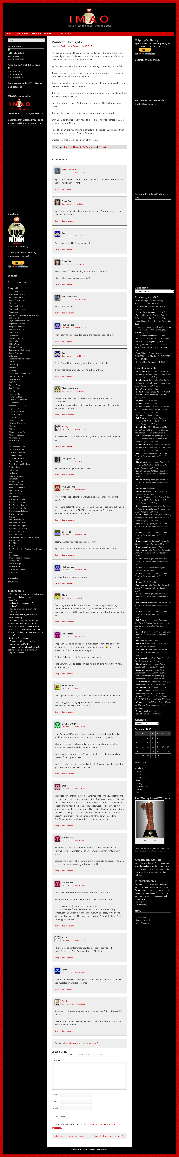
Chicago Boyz (14, 341)
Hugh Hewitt (14, 394)
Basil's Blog (14, 318)
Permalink (103, 147)
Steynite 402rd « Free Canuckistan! (81, 1042)
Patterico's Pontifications (19, 464)
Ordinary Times (15, 455)
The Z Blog (13, 543)
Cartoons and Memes (153, 714)
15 (148, 747)
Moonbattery (14, 438)
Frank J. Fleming (22, 33)
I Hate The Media (16, 397)
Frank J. (64, 46)
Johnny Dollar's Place (17, 405)
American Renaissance (18, 309)
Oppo (138, 774)
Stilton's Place (15, 493)
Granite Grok (14, 385)
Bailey (65, 426)
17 (158, 747)
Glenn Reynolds (15, 600)
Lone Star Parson (16, 414)
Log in (138, 914)
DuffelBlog (13, 364)
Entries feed (141, 917)
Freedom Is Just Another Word (22, 373)
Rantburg (13, 473)
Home (9, 33)
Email (55, 1101)
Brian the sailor (69, 169)
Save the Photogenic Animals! (109, 1136)
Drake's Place (14, 361)
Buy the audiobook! (16, 77)
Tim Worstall (14, 555)
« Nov (137, 762)
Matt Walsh (13, 426)
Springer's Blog (15, 490)
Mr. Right (140, 783)
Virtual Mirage (15, 563)
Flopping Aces (15, 370)
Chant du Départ (16, 338)
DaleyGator (13, 356)
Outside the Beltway (17, 458)
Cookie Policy (141, 902)
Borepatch (13, 332)
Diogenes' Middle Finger (19, 359)
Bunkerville (13, 335)
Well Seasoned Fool (17, 569)
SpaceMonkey (142, 786)
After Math (13, 303)
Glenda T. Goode (16, 376)
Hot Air (12, 391)
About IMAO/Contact (64, 33)
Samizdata (13, 479)
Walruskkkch (141, 777)
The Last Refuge (16, 514)
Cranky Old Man (15, 353)
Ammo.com (13, 312)
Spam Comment (17, 652)
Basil (64, 1001)
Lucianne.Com (14, 417)
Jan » (144, 762)
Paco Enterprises (16, 461)
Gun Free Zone (15, 388)
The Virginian (14, 540)
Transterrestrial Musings (19, 558)
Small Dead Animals (17, 487)
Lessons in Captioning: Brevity (69, 1136)
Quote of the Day (143, 312)
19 (168, 747)
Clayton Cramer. (15, 347)
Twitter (47, 33)
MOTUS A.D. (14, 440)
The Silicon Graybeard (18, 528)
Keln (138, 780)
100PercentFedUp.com (19, 294)
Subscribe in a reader (17, 282)
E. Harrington (14, 611)
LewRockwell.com (16, 411)
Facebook (36, 33)
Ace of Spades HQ (17, 300)
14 (143, 747)
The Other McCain (16, 519)
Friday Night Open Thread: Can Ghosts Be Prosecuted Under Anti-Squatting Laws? (151, 456)
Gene (138, 532)
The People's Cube (17, 522)
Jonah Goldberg (15, 617)
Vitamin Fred (14, 566)
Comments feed (143, 920)
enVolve (12, 367)
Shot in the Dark (16, 484)
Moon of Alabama (16, 435)
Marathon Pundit (16, 420)
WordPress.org (142, 923)
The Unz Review (15, 534)
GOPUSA (12, 382)
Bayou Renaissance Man (19, 320)
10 (158, 742)
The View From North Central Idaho (24, 537)
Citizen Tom (14, 344)
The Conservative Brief (18, 508)
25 (163, 751)
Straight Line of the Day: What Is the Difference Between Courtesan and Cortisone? (153, 705)
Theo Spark (14, 546)
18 (163, 747)
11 (163, 742)
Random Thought (72, 147)
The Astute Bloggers (18, 499)
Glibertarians (14, 379)
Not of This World (16, 449)
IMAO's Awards (14, 582)
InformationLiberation (18, 399)
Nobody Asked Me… (17, 446)
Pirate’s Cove (14, 467)
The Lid (12, 517)
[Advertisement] (19, 167)
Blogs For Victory (16, 326)
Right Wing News (16, 476)
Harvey (139, 789)
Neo (11, 443)
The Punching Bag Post (18, 525)
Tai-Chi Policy (14, 496)
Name (55, 1094)
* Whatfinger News (17, 291)
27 (137, 755)
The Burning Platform (18, 502)
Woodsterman (15, 572)
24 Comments (90, 147)
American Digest (16, 306)
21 (143, 751)
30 (153, 755)
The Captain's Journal (18, 505)
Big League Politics (17, 323)
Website (55, 1108)
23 (153, 751)
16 (153, 747)
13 (137, 747)
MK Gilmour (14, 429)
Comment (57, 1060)
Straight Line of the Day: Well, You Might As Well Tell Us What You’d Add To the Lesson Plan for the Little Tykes (152, 318)
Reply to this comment (64, 189)
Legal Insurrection (16, 408)
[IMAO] (89, 27)
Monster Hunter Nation (19, 432)
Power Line (13, 470)
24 (158, 751)
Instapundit (13, 402)
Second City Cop (16, 481)
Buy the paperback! (16, 59)
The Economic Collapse (18, 511)
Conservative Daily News (19, 350)
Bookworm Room (16, 329)
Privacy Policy (141, 904)
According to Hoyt (16, 297)
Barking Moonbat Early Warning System (25, 315)
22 (148, 751)
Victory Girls (14, 560)
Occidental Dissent (17, 452)
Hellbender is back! (16, 53)
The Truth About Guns (18, 531)
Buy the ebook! (14, 56)
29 (148, 755)
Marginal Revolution (17, 423)
